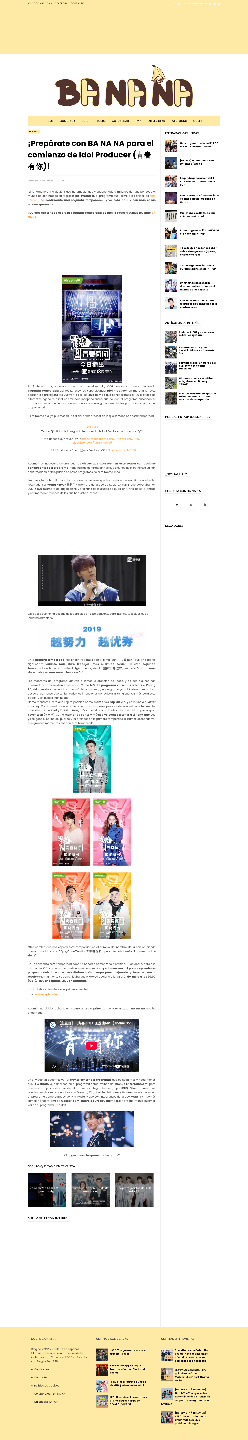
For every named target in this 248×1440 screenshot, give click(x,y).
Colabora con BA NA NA (49, 1394)
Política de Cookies (46, 1386)
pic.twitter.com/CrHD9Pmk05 (92, 443)
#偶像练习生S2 (130, 439)
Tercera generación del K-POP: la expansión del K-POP (198, 267)
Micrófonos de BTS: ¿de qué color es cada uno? (197, 214)
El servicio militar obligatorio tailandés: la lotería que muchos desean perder (197, 396)
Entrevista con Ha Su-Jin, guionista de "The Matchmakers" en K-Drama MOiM (192, 1375)
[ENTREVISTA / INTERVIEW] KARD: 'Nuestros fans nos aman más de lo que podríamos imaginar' (190, 1418)
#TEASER (92, 427)
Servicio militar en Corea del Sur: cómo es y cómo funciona (197, 365)
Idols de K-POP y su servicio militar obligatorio (196, 333)
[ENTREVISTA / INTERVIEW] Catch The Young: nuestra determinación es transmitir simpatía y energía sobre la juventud (185, 1396)
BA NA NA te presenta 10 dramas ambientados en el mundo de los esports (197, 286)
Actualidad (120, 121)
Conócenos (41, 1369)
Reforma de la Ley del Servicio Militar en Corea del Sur (197, 350)
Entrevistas (156, 121)
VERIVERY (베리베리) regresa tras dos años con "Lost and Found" (127, 1369)
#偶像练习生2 (112, 439)
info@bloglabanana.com (188, 3)
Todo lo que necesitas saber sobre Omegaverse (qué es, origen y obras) (198, 251)
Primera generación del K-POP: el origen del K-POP (200, 232)
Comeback (67, 121)
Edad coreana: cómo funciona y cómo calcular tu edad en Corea (199, 199)
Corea (197, 121)
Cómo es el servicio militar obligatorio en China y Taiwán (196, 381)
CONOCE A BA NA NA (40, 3)
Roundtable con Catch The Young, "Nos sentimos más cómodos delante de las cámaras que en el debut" (191, 1356)
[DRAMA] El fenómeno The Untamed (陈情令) (197, 162)
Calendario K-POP (46, 1402)
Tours (101, 121)
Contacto (40, 1377)
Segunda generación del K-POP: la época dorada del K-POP (197, 181)
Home (49, 121)
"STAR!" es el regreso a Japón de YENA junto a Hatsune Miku (128, 1383)
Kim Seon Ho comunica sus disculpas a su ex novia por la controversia (198, 304)
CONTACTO (77, 3)
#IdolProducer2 (92, 439)
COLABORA (61, 3)
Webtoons (179, 121)
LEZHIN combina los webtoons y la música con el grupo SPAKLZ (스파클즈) (128, 1400)
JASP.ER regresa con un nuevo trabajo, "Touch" (128, 1352)
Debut (86, 121)
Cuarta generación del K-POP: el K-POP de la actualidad (199, 144)
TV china (34, 131)
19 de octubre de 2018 (121, 450)
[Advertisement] (57, 30)
